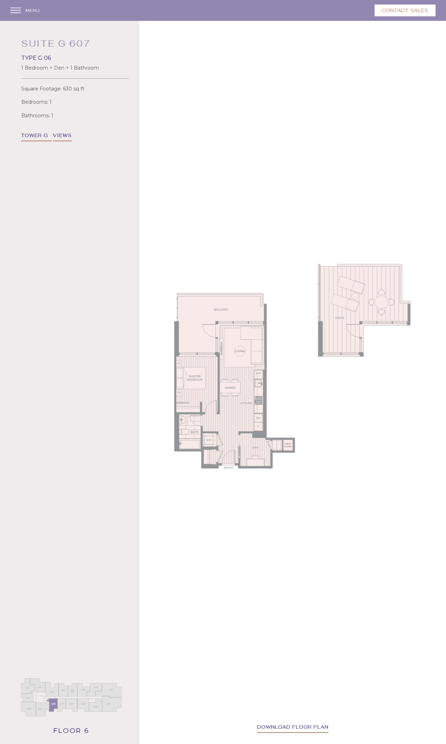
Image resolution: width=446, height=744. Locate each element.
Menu (32, 10)
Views (62, 135)
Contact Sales (405, 10)
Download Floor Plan (293, 727)
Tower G (34, 135)
